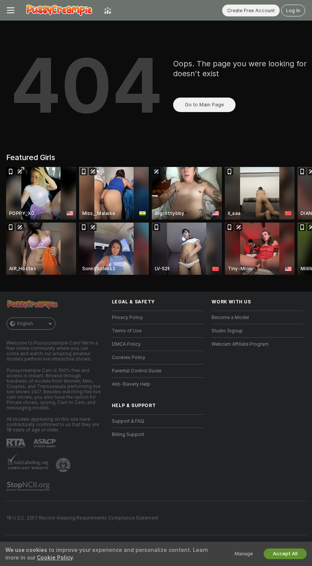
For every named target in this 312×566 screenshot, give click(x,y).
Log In (293, 10)
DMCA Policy (126, 344)
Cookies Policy (128, 357)
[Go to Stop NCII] (28, 486)
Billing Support (128, 434)
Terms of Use (127, 331)
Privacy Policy (127, 317)
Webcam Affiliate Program (240, 344)
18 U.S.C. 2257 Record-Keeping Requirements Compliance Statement (82, 518)
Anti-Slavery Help (131, 384)
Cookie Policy (55, 558)
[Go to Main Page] (59, 10)
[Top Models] (107, 10)
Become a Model (230, 317)
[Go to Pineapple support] (64, 465)
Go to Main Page (204, 104)
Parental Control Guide (136, 371)
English (25, 323)
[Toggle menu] (10, 10)
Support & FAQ (128, 421)
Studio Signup (227, 331)
